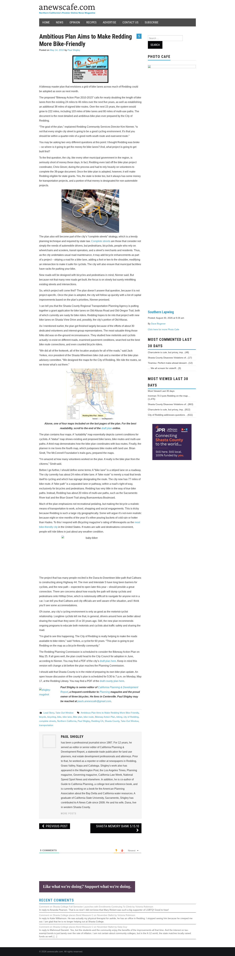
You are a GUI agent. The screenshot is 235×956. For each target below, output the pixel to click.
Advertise (109, 22)
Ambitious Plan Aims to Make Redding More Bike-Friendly (110, 712)
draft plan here (108, 661)
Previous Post (56, 826)
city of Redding (131, 717)
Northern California (66, 721)
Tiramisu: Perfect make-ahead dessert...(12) (170, 363)
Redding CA (97, 721)
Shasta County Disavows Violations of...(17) (170, 357)
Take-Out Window (64, 712)
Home (46, 22)
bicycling (51, 717)
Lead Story (48, 712)
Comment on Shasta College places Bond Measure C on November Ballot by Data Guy (83, 927)
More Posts (68, 813)
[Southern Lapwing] (172, 185)
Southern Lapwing (161, 312)
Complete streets (100, 241)
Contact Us (130, 22)
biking (119, 717)
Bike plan (77, 717)
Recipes (91, 22)
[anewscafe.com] (67, 9)
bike (59, 717)
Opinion (75, 22)
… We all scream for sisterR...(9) (164, 368)
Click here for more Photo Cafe (163, 329)
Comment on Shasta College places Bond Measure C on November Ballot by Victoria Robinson (87, 915)
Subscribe (151, 22)
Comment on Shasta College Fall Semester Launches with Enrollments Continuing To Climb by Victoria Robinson (96, 906)
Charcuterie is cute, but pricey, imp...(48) (168, 352)
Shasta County (112, 721)
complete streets (47, 721)
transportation (46, 725)
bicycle (42, 717)
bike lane (67, 717)
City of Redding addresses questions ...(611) (170, 415)
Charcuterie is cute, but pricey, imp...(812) (169, 409)
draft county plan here (112, 681)
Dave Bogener (158, 323)
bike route (89, 717)
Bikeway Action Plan (105, 717)
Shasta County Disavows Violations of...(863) (170, 404)
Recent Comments (56, 900)
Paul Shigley (74, 50)
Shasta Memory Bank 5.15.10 (117, 826)
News (59, 22)
